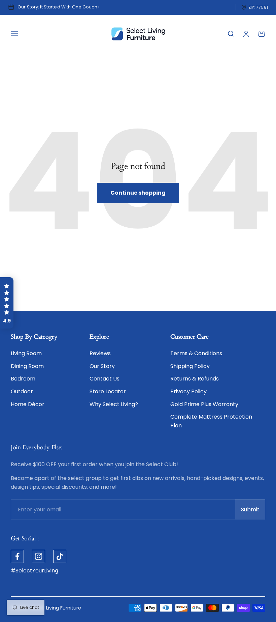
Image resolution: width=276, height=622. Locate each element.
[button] (6, 303)
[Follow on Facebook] (17, 556)
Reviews (100, 353)
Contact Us (104, 379)
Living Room (26, 353)
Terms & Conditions (196, 353)
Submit (253, 511)
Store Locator (108, 391)
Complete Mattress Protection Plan (211, 421)
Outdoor (22, 391)
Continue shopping (138, 193)
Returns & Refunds (194, 379)
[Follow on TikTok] (59, 556)
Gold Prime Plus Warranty (204, 404)
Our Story (102, 366)
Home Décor (27, 404)
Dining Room (27, 366)
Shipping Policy (190, 366)
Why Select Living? (114, 404)
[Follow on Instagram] (38, 556)
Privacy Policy (188, 391)
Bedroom (23, 379)
